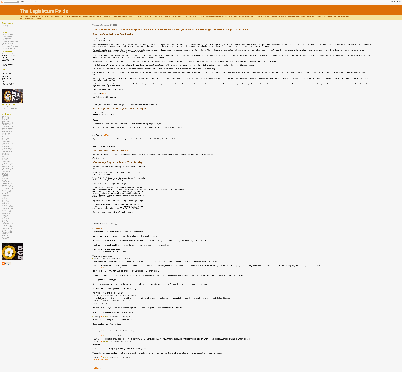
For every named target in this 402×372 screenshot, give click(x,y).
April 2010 (5, 195)
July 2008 (5, 160)
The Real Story (7, 45)
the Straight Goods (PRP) (10, 46)
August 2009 (6, 182)
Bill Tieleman (6, 40)
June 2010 (5, 198)
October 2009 (6, 185)
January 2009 (6, 170)
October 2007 (6, 145)
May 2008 (5, 156)
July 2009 (5, 180)
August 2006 (6, 121)
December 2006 (7, 128)
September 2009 (7, 183)
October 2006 (6, 125)
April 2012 (5, 235)
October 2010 (6, 205)
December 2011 (7, 228)
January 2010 (6, 190)
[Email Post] (115, 223)
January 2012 (6, 230)
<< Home (96, 368)
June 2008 (5, 158)
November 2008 (7, 166)
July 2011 (5, 220)
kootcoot (5, 27)
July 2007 (5, 140)
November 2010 (7, 207)
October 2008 (6, 165)
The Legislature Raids (44, 11)
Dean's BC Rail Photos (9, 108)
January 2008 (6, 150)
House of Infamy (7, 36)
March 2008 (6, 153)
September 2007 (7, 143)
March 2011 (6, 213)
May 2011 (5, 217)
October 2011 (6, 225)
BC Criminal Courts (8, 48)
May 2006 (5, 116)
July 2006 (5, 120)
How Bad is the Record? (10, 41)
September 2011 (7, 223)
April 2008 (5, 155)
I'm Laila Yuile (6, 38)
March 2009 (6, 173)
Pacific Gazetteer (7, 35)
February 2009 (7, 171)
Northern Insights (7, 43)
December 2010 (7, 208)
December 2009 (7, 188)
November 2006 (7, 126)
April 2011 (5, 215)
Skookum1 (106, 268)
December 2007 (7, 148)
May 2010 (5, 197)
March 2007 (6, 133)
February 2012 (7, 232)
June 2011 (5, 218)
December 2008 (7, 168)
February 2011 (7, 212)
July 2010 (5, 200)
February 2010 (7, 192)
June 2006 (5, 118)
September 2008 (7, 163)
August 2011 (6, 222)
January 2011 (6, 210)
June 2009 (5, 178)
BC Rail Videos (7, 107)
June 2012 (5, 237)
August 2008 (6, 161)
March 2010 (6, 193)
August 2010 (6, 202)
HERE (127, 150)
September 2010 (7, 203)
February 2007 (7, 131)
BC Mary (105, 317)
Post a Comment (101, 359)
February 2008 (7, 151)
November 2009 (7, 187)
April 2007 (5, 135)
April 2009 (5, 175)
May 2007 (5, 136)
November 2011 (7, 227)
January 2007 (6, 130)
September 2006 (7, 123)
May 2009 (5, 177)
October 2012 (6, 239)
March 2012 (6, 234)
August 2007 (6, 141)
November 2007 (7, 146)
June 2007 (5, 138)
